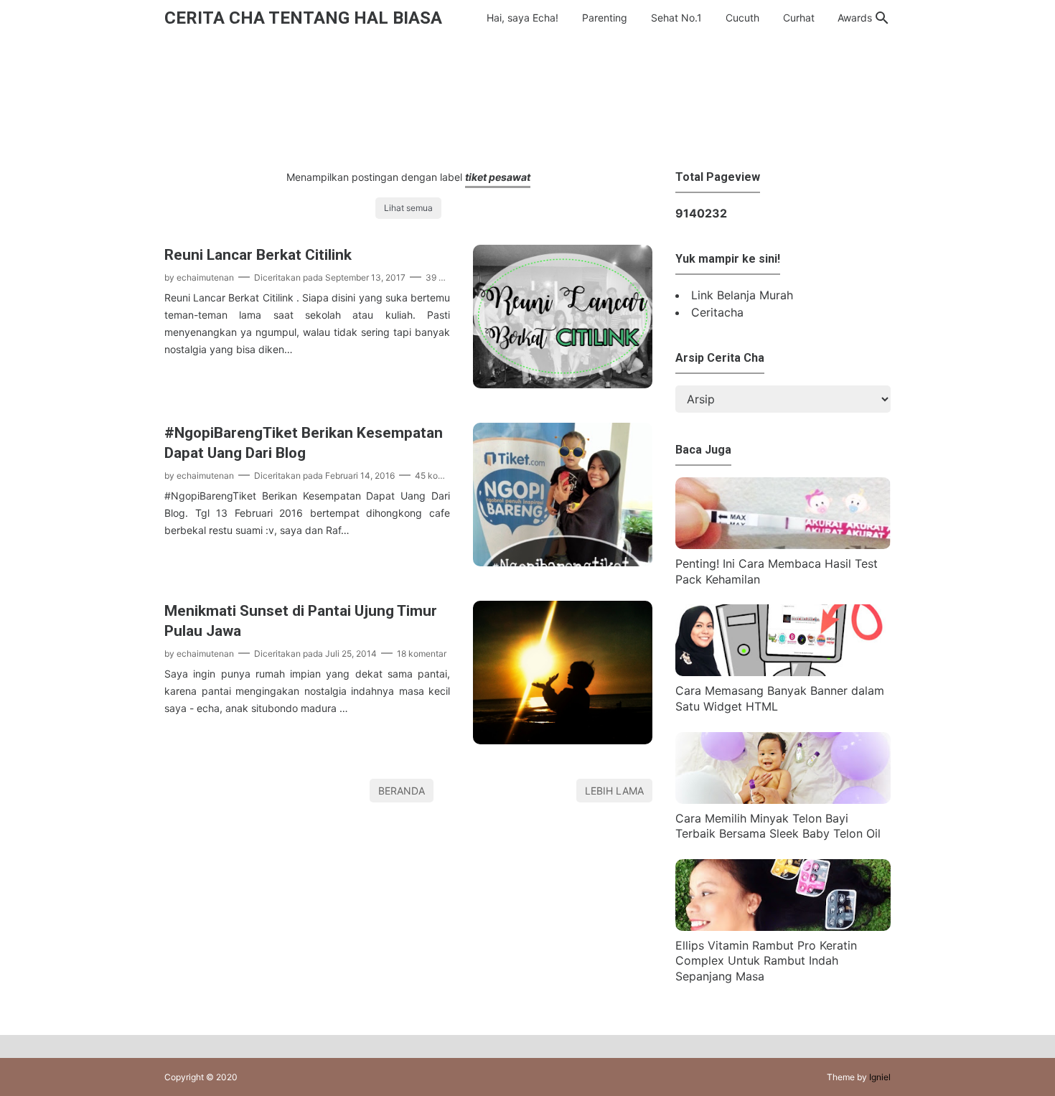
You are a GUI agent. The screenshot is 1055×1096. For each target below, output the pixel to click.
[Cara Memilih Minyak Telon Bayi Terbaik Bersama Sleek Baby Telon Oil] (783, 799)
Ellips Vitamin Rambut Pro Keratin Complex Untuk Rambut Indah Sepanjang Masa (766, 960)
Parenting (604, 17)
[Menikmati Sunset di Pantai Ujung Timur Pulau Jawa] (562, 740)
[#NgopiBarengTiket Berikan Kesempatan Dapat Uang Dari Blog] (562, 562)
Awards (855, 17)
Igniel (880, 1077)
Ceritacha (717, 312)
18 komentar (421, 653)
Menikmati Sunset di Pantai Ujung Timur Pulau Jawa (300, 621)
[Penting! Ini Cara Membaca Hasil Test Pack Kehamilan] (783, 545)
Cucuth (742, 17)
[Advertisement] (527, 99)
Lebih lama (614, 790)
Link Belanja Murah (742, 295)
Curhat (799, 17)
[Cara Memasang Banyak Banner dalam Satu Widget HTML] (783, 672)
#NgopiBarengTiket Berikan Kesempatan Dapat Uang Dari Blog (303, 443)
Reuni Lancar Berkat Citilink (258, 254)
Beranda (401, 790)
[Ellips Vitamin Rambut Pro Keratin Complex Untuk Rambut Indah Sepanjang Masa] (783, 926)
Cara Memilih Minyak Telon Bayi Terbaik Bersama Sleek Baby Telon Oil (778, 826)
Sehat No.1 (676, 17)
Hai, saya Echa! (522, 17)
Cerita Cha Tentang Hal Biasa (303, 18)
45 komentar (440, 475)
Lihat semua (408, 207)
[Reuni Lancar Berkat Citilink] (562, 384)
